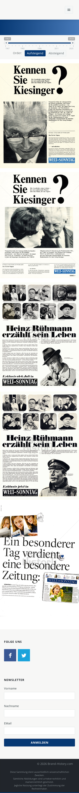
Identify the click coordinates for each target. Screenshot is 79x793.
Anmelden (39, 742)
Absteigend (56, 53)
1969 (41, 345)
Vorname (10, 688)
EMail (8, 723)
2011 (41, 570)
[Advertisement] (45, 27)
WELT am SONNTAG (26, 121)
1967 (41, 126)
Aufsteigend (35, 53)
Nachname (11, 706)
